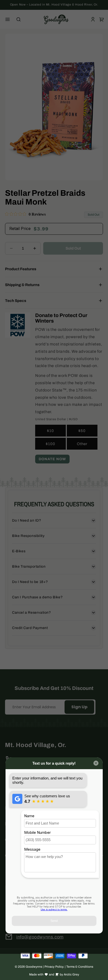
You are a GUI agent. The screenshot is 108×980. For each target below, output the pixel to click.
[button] (7, 19)
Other (82, 444)
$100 (50, 444)
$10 (50, 431)
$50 (82, 431)
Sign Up (79, 707)
